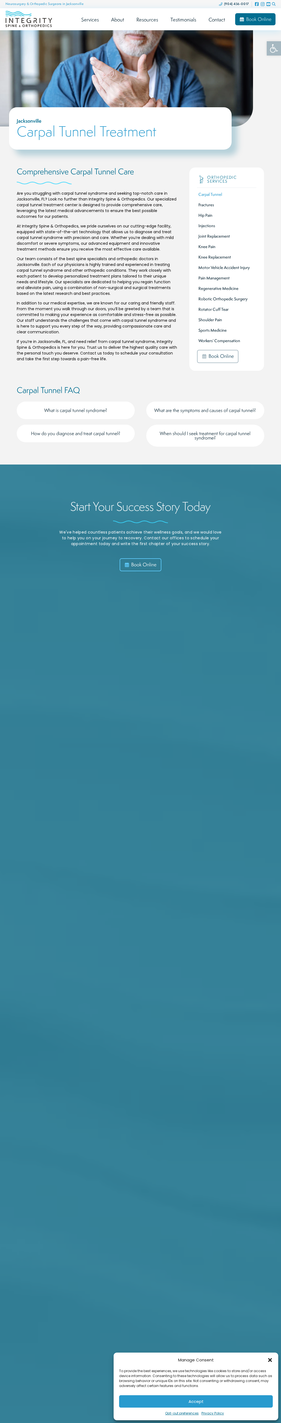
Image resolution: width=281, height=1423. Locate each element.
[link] (274, 48)
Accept (196, 1401)
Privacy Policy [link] (212, 1413)
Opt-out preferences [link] (182, 1413)
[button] (270, 1360)
